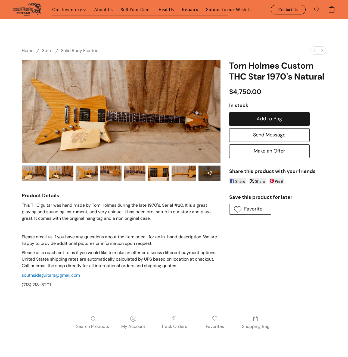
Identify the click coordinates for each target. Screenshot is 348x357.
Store (47, 50)
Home (27, 50)
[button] (27, 9)
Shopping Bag (255, 326)
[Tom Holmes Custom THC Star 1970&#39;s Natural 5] (158, 173)
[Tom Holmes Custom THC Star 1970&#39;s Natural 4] (134, 173)
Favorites (215, 326)
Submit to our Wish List (230, 10)
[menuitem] (314, 50)
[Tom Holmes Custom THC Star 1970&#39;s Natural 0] (34, 173)
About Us (103, 10)
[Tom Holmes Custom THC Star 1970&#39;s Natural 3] (111, 173)
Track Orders (174, 326)
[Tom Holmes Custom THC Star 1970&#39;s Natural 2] (86, 173)
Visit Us (166, 10)
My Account (133, 326)
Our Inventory (67, 10)
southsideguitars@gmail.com (51, 275)
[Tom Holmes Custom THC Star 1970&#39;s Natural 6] (184, 173)
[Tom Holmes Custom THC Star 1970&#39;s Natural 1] (61, 173)
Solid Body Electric (79, 50)
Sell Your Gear (135, 10)
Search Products (92, 326)
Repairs (190, 10)
